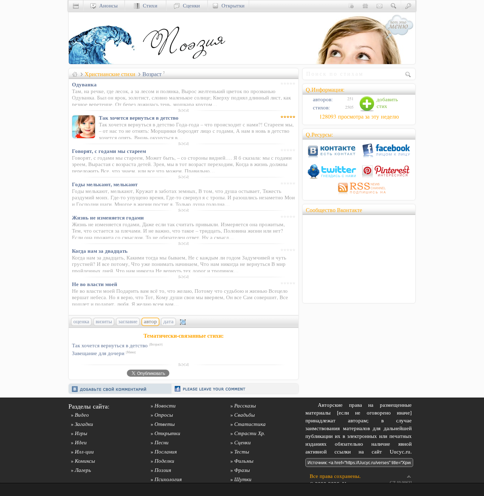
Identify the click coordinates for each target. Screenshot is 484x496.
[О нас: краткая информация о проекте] (351, 5)
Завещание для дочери (104, 353)
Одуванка (84, 84)
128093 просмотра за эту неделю (359, 116)
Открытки (231, 5)
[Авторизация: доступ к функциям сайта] (408, 5)
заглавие (127, 321)
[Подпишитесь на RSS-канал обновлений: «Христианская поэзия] (359, 195)
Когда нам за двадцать (100, 251)
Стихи (148, 5)
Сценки (190, 5)
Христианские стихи (110, 74)
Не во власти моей (94, 284)
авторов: (322, 99)
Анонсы (107, 5)
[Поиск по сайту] (393, 5)
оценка (81, 321)
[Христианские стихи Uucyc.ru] (184, 62)
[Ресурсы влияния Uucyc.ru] (75, 74)
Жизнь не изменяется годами (108, 217)
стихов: (320, 107)
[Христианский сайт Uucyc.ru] (104, 62)
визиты (104, 321)
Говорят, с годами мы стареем (109, 151)
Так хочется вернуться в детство (139, 117)
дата (168, 321)
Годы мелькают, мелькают (104, 184)
